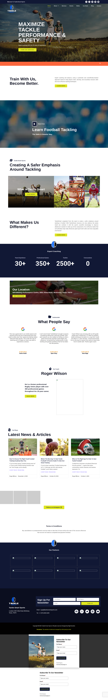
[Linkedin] (95, 2)
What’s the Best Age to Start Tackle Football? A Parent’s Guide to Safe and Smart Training (52, 460)
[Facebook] (76, 611)
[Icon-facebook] (86, 2)
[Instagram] (89, 2)
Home (49, 5)
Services (64, 5)
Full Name (59, 644)
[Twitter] (92, 2)
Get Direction (19, 296)
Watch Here (41, 124)
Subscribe (61, 658)
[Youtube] (98, 2)
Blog (92, 5)
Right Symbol (71, 626)
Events (71, 5)
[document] (54, 651)
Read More (31, 194)
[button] (6, 497)
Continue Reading (16, 470)
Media (78, 5)
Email (58, 650)
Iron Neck (85, 5)
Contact (99, 5)
